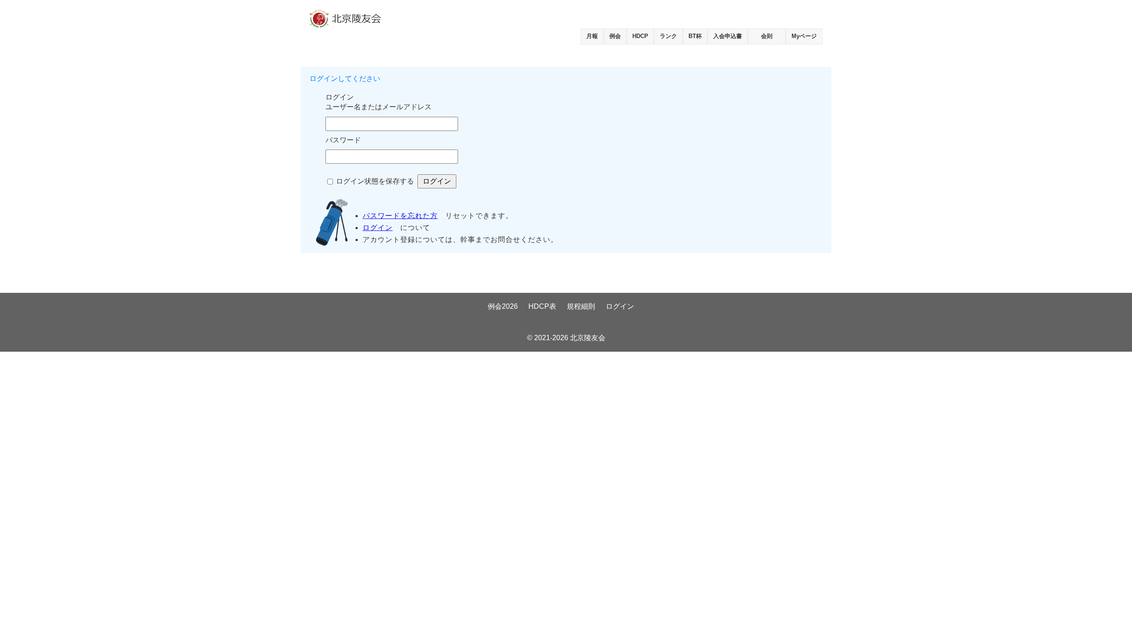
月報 (592, 36)
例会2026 (503, 306)
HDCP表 (542, 306)
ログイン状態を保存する (375, 181)
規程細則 (581, 306)
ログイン (378, 227)
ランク (668, 36)
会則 (767, 36)
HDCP (640, 36)
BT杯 (695, 36)
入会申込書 (727, 36)
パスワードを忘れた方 (400, 215)
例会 (615, 36)
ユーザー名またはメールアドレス (378, 107)
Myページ (804, 36)
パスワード (343, 140)
